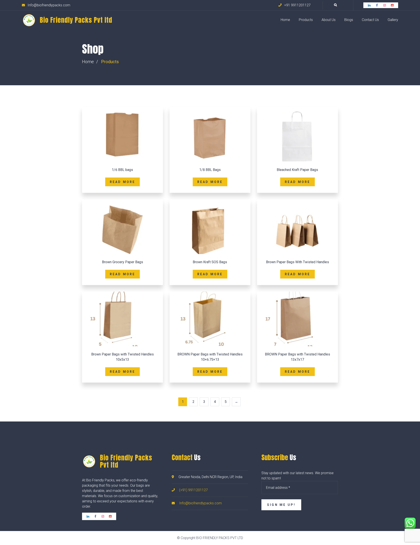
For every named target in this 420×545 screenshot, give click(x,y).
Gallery (393, 20)
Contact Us (370, 20)
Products (306, 20)
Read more (122, 182)
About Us (329, 20)
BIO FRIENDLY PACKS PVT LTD (219, 538)
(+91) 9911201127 (193, 490)
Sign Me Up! (281, 505)
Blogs (348, 20)
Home (285, 20)
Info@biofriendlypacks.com (200, 503)
